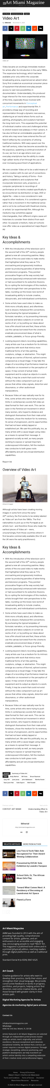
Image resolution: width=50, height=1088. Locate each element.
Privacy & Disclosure (27, 1072)
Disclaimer (40, 1078)
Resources (35, 1080)
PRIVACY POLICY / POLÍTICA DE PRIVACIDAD (23, 1075)
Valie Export (20, 782)
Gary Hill (6, 779)
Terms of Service (28, 1078)
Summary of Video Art (19, 773)
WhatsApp (7, 1026)
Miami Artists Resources (20, 1080)
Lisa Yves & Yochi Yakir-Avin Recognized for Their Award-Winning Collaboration (31, 854)
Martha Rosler (40, 779)
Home (5, 10)
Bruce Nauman (35, 776)
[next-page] (8, 912)
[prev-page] (4, 912)
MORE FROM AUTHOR (32, 844)
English (27, 14)
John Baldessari (27, 779)
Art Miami (12, 10)
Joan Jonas (15, 779)
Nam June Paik (9, 782)
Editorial (8, 23)
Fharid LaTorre (24, 899)
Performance (12, 106)
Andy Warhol (14, 776)
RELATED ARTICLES (12, 844)
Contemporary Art (17, 14)
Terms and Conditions (11, 1078)
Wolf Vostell (31, 782)
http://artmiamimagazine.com (25, 827)
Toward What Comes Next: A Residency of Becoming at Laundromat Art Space (31, 890)
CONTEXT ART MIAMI (12, 809)
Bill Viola (24, 776)
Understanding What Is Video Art (37, 810)
